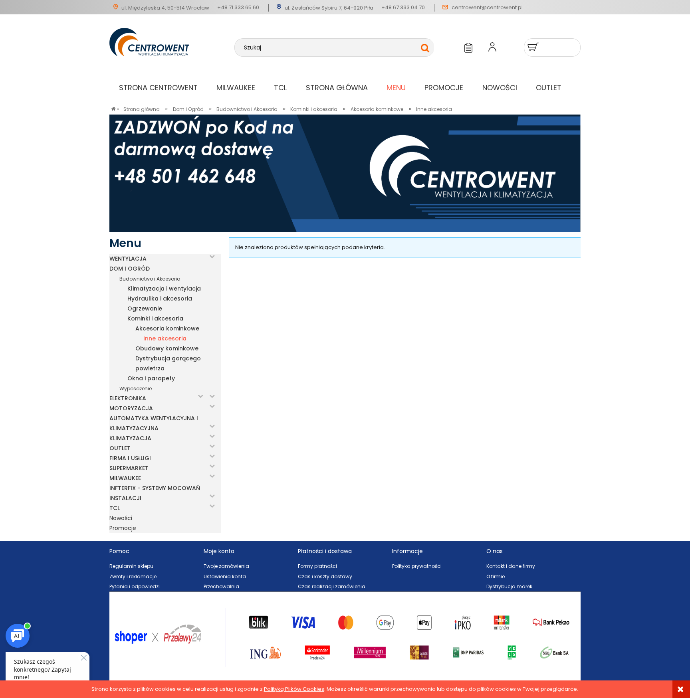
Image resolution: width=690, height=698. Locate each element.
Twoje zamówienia (226, 566)
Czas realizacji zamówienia (331, 586)
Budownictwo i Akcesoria (149, 278)
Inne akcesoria (164, 338)
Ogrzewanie (144, 308)
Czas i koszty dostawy (325, 576)
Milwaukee (125, 478)
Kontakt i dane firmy (510, 566)
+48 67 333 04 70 (403, 7)
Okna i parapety (151, 378)
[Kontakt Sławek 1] (345, 173)
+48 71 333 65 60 (238, 7)
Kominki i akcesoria (155, 318)
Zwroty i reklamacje (133, 576)
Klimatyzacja (130, 438)
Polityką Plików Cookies (294, 689)
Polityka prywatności (417, 566)
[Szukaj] (425, 48)
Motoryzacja (131, 408)
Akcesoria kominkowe (167, 328)
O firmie (495, 576)
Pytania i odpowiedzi (134, 586)
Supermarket (129, 468)
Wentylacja (128, 259)
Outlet (120, 448)
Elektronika (127, 398)
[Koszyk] (534, 47)
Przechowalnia (221, 586)
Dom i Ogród (129, 269)
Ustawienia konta (225, 576)
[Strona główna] (171, 57)
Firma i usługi (130, 458)
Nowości (120, 518)
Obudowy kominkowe (166, 348)
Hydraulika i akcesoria (159, 299)
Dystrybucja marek (509, 586)
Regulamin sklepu (131, 566)
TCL (114, 508)
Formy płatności (317, 566)
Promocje (122, 528)
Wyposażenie (135, 388)
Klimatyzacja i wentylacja (164, 289)
